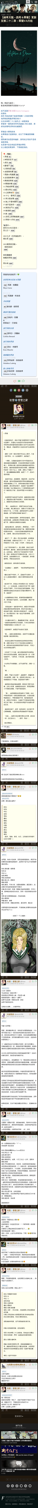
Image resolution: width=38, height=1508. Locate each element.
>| (30, 24)
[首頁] (9, 6)
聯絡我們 (30, 1504)
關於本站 (8, 1504)
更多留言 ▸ (19, 1416)
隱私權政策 (22, 1504)
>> (27, 24)
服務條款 (15, 1504)
